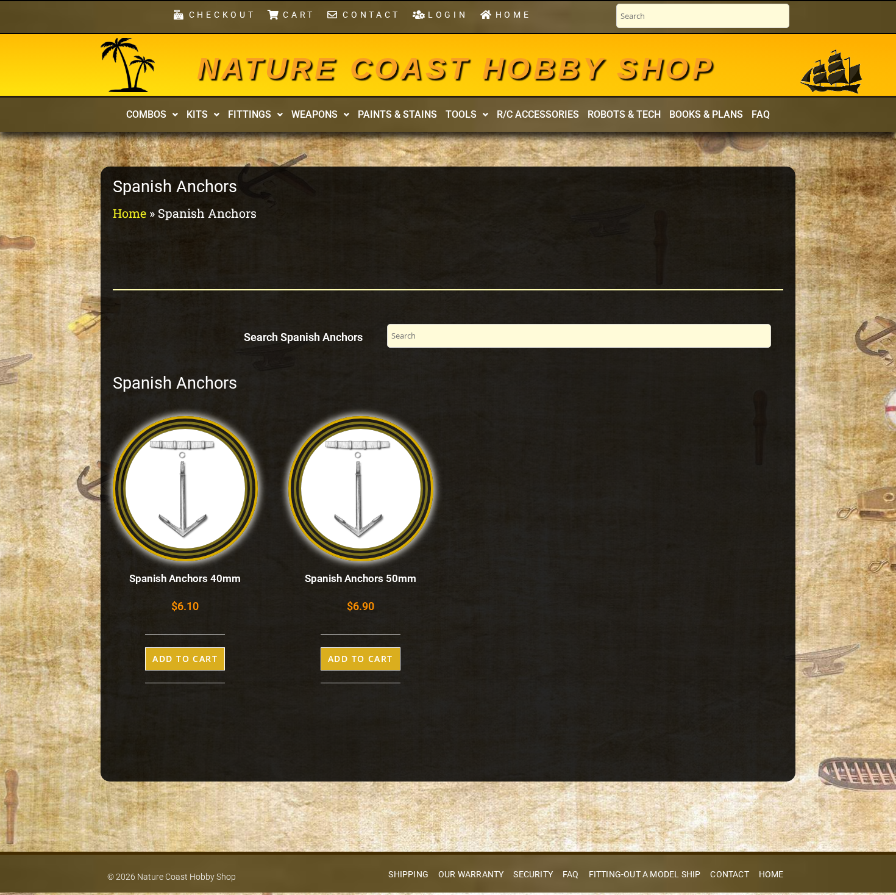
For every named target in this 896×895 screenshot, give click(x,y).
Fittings (249, 114)
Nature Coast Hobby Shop (456, 68)
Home (129, 213)
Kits (197, 114)
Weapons (314, 114)
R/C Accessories (538, 114)
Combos (146, 114)
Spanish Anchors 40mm (185, 578)
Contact (729, 874)
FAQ (761, 114)
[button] (152, 115)
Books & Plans (706, 114)
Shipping (408, 874)
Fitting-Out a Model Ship (645, 874)
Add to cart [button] (185, 658)
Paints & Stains (397, 114)
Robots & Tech (624, 114)
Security (533, 874)
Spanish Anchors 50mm (360, 578)
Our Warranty (470, 874)
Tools (461, 114)
